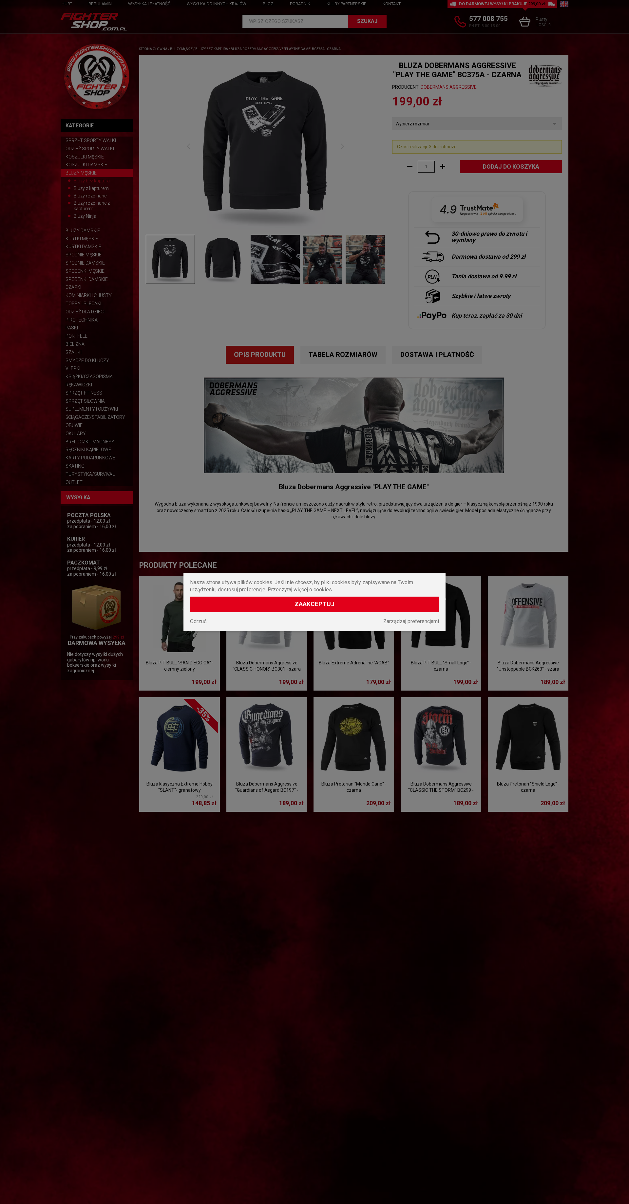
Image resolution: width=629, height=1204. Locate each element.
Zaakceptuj (314, 604)
